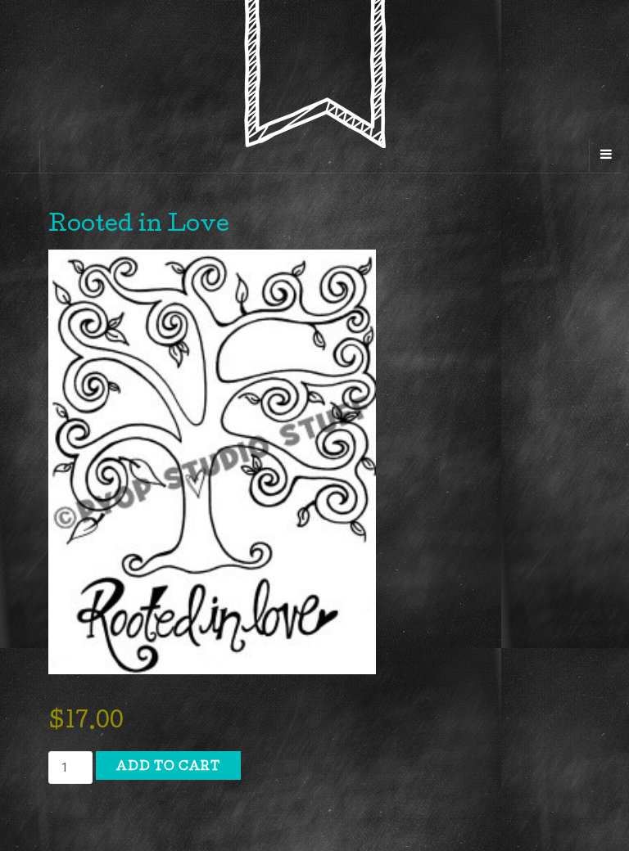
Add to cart (168, 767)
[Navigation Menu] (605, 156)
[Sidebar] (23, 156)
